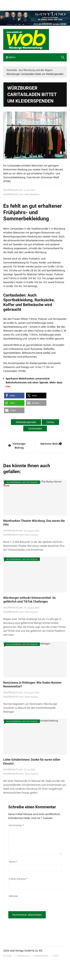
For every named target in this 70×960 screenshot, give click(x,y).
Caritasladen (35, 428)
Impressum (51, 3)
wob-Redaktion (32, 194)
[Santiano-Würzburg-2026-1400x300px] (35, 17)
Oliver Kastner (31, 534)
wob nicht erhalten (26, 3)
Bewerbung (8, 7)
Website (13, 896)
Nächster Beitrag (50, 443)
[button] (62, 57)
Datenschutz (41, 955)
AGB (55, 955)
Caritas (50, 422)
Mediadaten (9, 3)
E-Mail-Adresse (18, 878)
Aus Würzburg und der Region (22, 482)
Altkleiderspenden (26, 422)
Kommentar (16, 825)
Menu (11, 57)
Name (13, 861)
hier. (8, 386)
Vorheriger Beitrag (19, 445)
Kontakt (40, 3)
